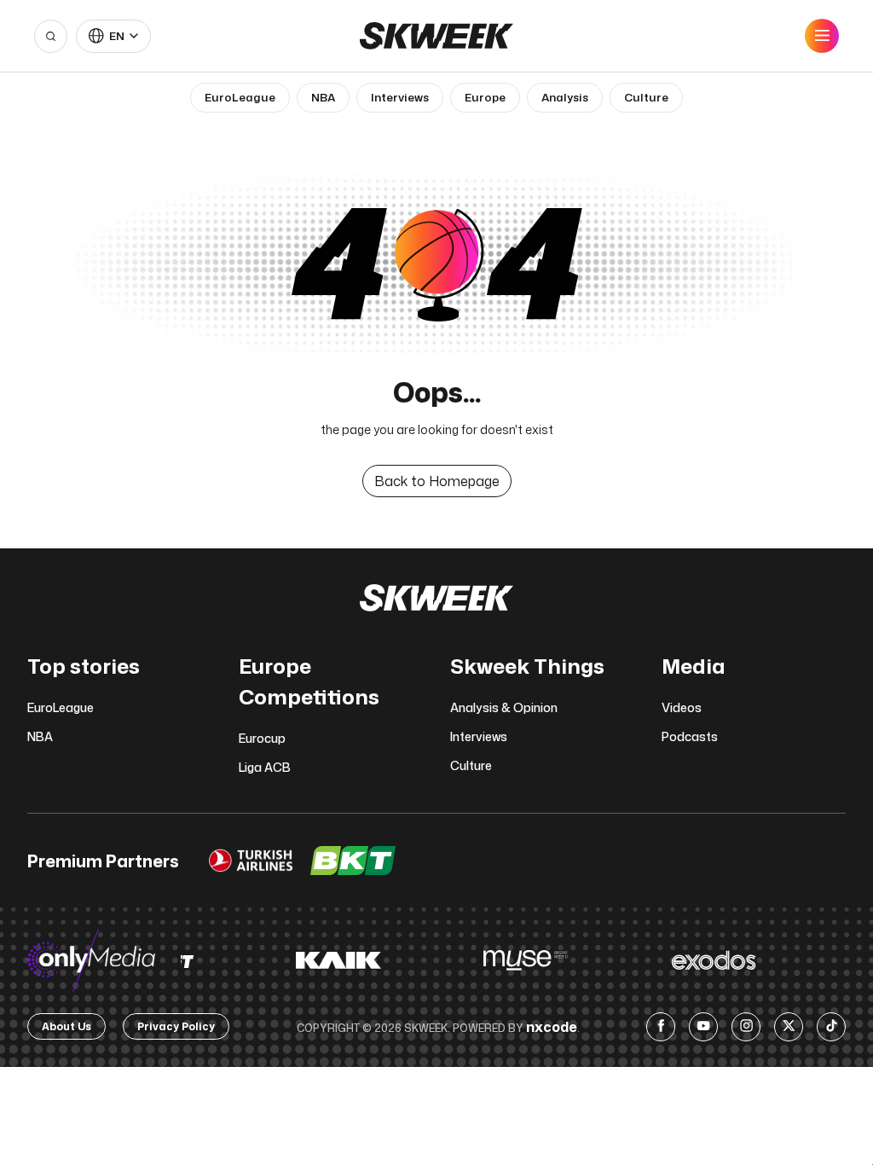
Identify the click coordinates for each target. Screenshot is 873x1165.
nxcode (551, 1026)
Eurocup (262, 738)
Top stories (83, 666)
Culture (646, 97)
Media (694, 666)
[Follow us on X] (788, 1026)
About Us (66, 1026)
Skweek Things (527, 666)
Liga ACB (265, 767)
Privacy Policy (176, 1026)
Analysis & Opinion (504, 707)
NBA (323, 97)
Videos (682, 707)
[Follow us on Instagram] (745, 1026)
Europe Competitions (309, 681)
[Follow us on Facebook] (660, 1026)
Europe (485, 97)
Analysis (564, 97)
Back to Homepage (437, 481)
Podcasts (690, 736)
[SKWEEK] (436, 35)
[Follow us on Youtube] (703, 1026)
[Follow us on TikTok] (831, 1026)
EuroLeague (240, 97)
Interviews (400, 97)
